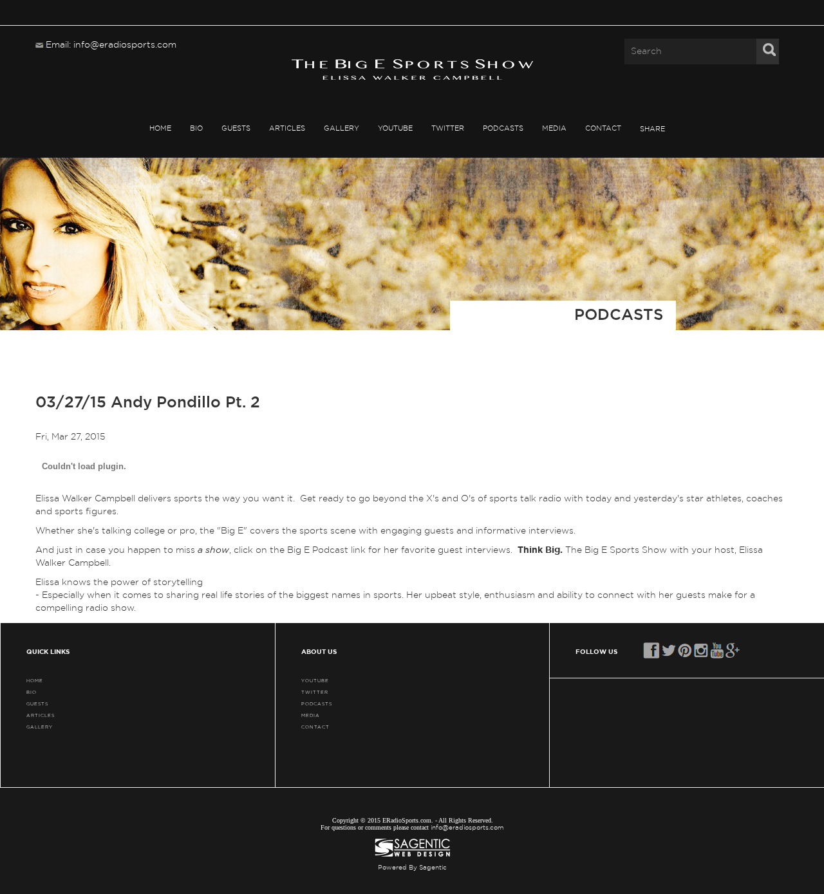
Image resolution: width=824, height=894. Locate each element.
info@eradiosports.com (467, 827)
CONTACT (603, 128)
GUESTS (235, 128)
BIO (196, 128)
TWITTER (447, 128)
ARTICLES (287, 128)
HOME (160, 128)
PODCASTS (503, 128)
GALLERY (341, 128)
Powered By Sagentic (412, 867)
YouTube (395, 128)
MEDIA (554, 128)
